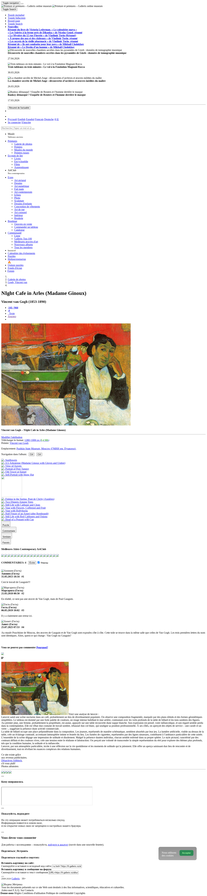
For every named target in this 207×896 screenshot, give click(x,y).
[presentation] (107, 319)
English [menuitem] (21, 119)
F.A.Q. (17, 890)
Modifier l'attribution (11, 437)
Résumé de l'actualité (19, 108)
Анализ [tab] (12, 316)
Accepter (186, 853)
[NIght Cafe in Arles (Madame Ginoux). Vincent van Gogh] (66, 424)
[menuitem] (56, 119)
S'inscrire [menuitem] (26, 122)
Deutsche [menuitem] (49, 119)
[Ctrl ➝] (27, 499)
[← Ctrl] (17, 474)
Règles (18, 893)
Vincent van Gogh (19, 443)
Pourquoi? (42, 647)
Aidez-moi (7, 890)
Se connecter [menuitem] (14, 122)
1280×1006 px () (36, 440)
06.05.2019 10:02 (10, 610)
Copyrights (79, 893)
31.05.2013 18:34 (10, 576)
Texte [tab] (11, 313)
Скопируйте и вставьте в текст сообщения (24, 872)
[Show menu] (22, 3)
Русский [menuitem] (12, 119)
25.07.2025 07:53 (10, 627)
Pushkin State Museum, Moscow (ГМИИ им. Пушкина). (46, 448)
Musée (15, 135)
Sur (23, 890)
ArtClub (16, 172)
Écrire (32, 563)
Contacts (29, 890)
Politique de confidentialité (60, 893)
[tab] (13, 307)
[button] (16, 15)
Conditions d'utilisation (34, 893)
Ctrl (31, 454)
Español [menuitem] (30, 119)
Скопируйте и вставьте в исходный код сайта (26, 866)
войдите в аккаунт (58, 844)
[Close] (33, 128)
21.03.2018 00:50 (10, 593)
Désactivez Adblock (11, 760)
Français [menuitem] (39, 119)
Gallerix (15, 878)
